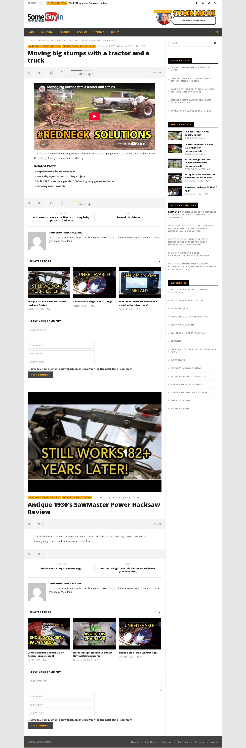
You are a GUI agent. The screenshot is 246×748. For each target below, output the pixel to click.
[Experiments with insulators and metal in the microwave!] (140, 283)
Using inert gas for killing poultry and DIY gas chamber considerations (192, 266)
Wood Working (180, 408)
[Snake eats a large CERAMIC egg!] (94, 283)
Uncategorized (180, 400)
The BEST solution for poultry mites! (88, 3)
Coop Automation (182, 324)
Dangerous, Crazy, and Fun (51, 40)
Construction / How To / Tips (190, 316)
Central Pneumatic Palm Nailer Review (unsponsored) (46, 654)
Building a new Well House (188, 300)
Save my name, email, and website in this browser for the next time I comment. (81, 368)
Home (31, 32)
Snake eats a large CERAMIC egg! (92, 301)
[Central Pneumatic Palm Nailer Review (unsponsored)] (49, 633)
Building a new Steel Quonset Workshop (190, 291)
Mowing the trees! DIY (51, 186)
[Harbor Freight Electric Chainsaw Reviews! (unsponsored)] (94, 633)
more (156, 72)
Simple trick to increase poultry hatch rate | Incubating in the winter (192, 215)
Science (99, 32)
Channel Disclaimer (128, 216)
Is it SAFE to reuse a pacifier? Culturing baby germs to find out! (77, 181)
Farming (64, 32)
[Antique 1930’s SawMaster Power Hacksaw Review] (49, 283)
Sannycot (174, 212)
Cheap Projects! (57, 3)
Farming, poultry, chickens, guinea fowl (193, 350)
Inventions (178, 360)
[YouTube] (203, 3)
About (115, 32)
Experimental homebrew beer (56, 171)
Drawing (176, 341)
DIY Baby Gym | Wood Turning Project (61, 176)
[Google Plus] (215, 3)
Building (47, 32)
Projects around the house (79, 46)
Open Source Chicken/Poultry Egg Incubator (189, 254)
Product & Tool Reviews (77, 497)
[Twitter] (209, 3)
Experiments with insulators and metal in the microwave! (138, 303)
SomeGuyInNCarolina (129, 46)
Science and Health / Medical (189, 392)
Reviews (82, 32)
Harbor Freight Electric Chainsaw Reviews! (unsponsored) (128, 568)
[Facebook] (196, 3)
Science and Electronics (186, 384)
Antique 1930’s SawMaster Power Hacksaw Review (47, 303)
